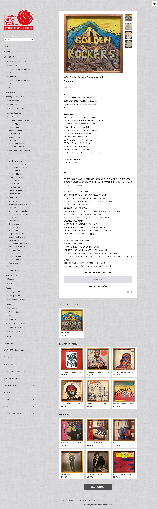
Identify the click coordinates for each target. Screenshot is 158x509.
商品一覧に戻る (98, 487)
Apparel (9, 283)
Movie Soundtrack (17, 193)
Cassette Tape (12, 275)
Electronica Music (16, 130)
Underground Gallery (16, 296)
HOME (6, 47)
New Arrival (10, 92)
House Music (14, 124)
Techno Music (15, 127)
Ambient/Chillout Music (18, 205)
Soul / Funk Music (16, 143)
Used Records (13, 105)
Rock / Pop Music (16, 147)
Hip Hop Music (15, 134)
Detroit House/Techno (18, 168)
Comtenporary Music (18, 211)
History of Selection (15, 331)
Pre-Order (10, 88)
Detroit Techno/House (18, 214)
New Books (12, 308)
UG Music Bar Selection (15, 324)
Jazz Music (14, 140)
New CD (10, 267)
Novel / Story (14, 312)
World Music (14, 263)
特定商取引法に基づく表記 (87, 500)
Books (8, 304)
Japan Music (14, 137)
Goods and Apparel (15, 108)
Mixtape (10, 279)
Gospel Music (15, 224)
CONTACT (8, 336)
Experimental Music (17, 177)
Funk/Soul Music (16, 190)
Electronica (14, 221)
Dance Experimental (17, 164)
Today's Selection (15, 327)
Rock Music (14, 184)
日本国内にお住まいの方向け (98, 286)
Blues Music (14, 208)
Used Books (12, 319)
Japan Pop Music (16, 234)
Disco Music (14, 218)
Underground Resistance (16, 97)
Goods (8, 288)
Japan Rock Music (17, 237)
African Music (15, 158)
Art (10, 315)
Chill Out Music (15, 161)
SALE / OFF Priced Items (16, 61)
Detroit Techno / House (19, 121)
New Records (13, 101)
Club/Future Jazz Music (19, 243)
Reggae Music (15, 250)
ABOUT (7, 52)
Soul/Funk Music (16, 256)
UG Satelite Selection (16, 300)
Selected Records (13, 113)
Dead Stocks (12, 65)
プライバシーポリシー (68, 500)
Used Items (12, 76)
